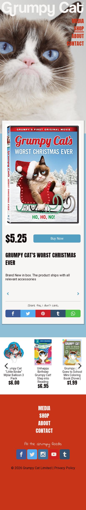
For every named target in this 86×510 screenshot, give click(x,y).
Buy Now (57, 239)
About (78, 36)
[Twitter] (27, 313)
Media (78, 21)
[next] (79, 365)
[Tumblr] (58, 313)
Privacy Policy (64, 468)
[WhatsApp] (73, 313)
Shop (79, 28)
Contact (75, 43)
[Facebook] (12, 313)
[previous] (6, 365)
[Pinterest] (43, 313)
